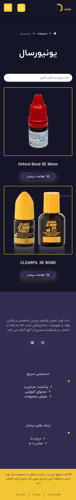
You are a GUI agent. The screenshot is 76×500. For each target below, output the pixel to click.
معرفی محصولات (35, 396)
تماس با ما (36, 443)
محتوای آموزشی (36, 392)
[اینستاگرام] (43, 342)
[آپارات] (32, 342)
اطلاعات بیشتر (36, 177)
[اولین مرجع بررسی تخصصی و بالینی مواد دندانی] (63, 8)
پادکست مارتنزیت (36, 387)
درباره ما (35, 438)
